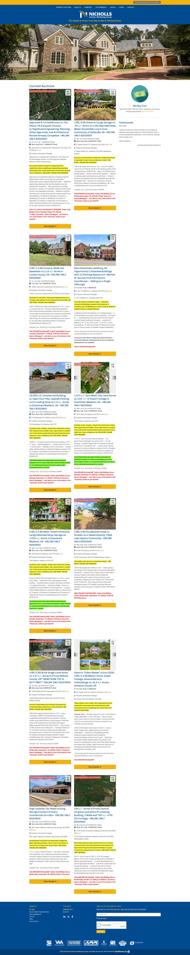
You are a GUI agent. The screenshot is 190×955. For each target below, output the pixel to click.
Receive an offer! (148, 111)
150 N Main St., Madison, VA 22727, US (44, 554)
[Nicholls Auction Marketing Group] (95, 14)
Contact (130, 7)
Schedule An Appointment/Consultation (147, 2)
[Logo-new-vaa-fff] (59, 943)
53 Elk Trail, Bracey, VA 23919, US (87, 550)
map (38, 150)
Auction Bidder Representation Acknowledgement (39, 913)
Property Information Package (41, 154)
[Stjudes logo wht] (104, 943)
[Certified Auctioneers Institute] (112, 943)
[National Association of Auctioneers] (49, 943)
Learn (121, 7)
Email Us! (66, 912)
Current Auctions (63, 7)
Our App (32, 909)
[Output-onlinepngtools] (136, 943)
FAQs (31, 919)
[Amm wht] (91, 943)
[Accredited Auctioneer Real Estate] (74, 943)
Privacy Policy (33, 921)
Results (77, 7)
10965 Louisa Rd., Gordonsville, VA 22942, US (47, 287)
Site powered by (109, 951)
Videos (113, 7)
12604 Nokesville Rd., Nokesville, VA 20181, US (47, 691)
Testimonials (101, 7)
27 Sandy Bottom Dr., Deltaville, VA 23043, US (91, 145)
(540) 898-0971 (68, 909)
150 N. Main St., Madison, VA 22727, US (89, 414)
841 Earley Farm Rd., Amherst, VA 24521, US (91, 692)
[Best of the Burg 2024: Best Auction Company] (122, 943)
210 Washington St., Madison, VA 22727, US (46, 418)
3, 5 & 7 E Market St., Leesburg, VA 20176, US (91, 291)
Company (88, 7)
